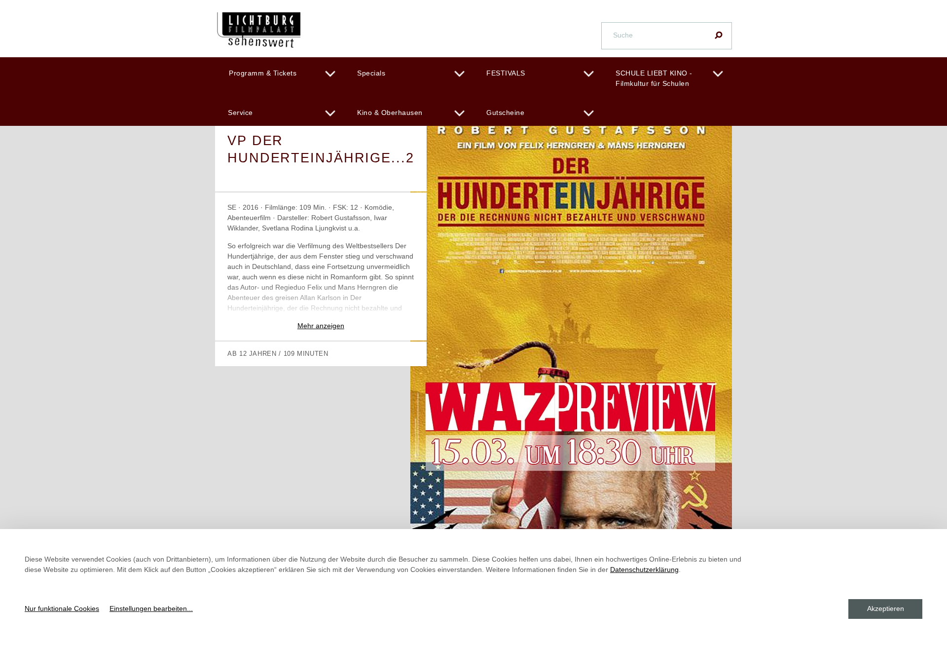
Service (240, 112)
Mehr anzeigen (320, 326)
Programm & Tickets (262, 73)
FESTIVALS (505, 73)
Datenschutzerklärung (644, 569)
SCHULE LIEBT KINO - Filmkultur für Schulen (654, 78)
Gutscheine (505, 112)
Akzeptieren (885, 608)
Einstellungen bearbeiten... (151, 608)
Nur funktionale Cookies (62, 608)
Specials (371, 73)
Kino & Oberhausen (390, 112)
